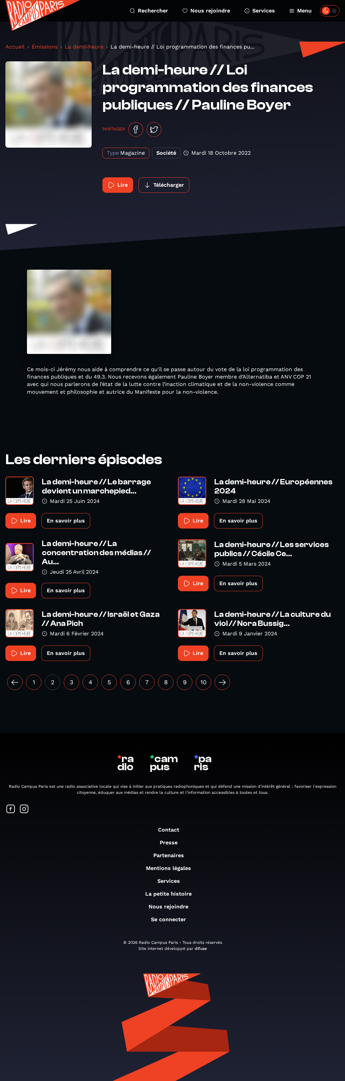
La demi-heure (84, 46)
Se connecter (168, 919)
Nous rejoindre (210, 10)
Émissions (45, 46)
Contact (168, 830)
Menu (304, 10)
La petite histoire (168, 894)
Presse (169, 842)
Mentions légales (168, 868)
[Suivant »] (222, 682)
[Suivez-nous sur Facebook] (10, 809)
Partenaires (168, 855)
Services (263, 10)
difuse (201, 948)
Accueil (15, 46)
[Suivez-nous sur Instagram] (24, 809)
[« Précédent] (14, 682)
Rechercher (153, 10)
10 (203, 682)
